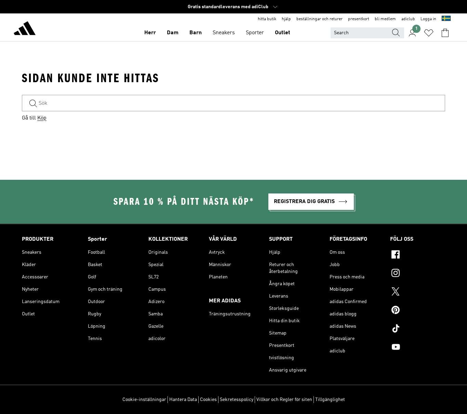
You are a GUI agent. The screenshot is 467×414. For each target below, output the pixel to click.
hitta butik (267, 19)
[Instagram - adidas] (417, 274)
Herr (150, 33)
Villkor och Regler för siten (284, 399)
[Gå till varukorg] (445, 33)
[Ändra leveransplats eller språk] (446, 19)
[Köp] (25, 29)
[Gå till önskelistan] (429, 33)
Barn (195, 33)
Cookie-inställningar (144, 399)
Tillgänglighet (330, 399)
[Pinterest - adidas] (417, 311)
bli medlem (385, 19)
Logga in (428, 19)
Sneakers (224, 33)
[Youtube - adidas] (417, 348)
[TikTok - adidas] (417, 329)
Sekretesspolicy (236, 399)
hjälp (286, 19)
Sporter (255, 33)
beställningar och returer (319, 19)
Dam (172, 33)
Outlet (282, 33)
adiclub (408, 19)
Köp (41, 118)
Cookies (208, 399)
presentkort (358, 19)
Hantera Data (183, 399)
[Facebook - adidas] (417, 255)
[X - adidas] (417, 292)
